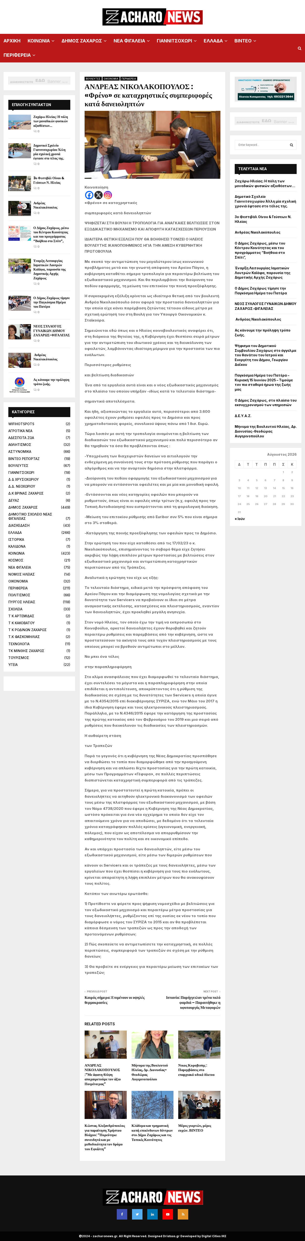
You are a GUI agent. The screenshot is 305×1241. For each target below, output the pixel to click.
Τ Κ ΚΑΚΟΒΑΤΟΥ (21, 623)
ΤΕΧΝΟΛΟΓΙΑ (19, 644)
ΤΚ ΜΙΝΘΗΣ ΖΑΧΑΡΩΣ (26, 651)
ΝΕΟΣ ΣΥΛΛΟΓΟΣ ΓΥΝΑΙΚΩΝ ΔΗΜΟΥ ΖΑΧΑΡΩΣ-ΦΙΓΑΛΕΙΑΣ (51, 330)
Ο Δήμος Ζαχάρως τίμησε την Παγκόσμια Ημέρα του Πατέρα (51, 302)
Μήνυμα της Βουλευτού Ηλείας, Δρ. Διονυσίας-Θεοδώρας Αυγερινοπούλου (150, 1072)
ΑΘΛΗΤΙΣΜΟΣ (19, 445)
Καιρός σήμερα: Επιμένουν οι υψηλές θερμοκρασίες (115, 1000)
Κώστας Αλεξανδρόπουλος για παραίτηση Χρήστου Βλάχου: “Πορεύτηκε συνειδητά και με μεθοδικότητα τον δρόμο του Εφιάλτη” (105, 1137)
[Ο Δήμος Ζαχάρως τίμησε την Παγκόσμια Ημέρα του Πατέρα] (19, 303)
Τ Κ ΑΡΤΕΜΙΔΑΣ (21, 616)
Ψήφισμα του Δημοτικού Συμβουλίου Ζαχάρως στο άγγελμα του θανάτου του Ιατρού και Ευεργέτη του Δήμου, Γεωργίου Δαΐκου (265, 355)
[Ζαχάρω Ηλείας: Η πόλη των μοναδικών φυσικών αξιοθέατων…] (19, 122)
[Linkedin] (152, 1214)
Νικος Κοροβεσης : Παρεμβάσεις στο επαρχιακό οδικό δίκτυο (196, 1070)
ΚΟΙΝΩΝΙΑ (39, 41)
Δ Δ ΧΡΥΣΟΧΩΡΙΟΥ (23, 479)
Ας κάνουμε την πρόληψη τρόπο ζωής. (51, 381)
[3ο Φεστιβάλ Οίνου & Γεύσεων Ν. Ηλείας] (19, 183)
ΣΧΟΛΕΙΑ (15, 609)
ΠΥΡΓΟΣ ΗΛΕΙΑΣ (21, 602)
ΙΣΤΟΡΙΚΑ (16, 539)
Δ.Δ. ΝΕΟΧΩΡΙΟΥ (21, 486)
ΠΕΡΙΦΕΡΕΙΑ (17, 55)
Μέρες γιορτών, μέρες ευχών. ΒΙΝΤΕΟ (194, 1128)
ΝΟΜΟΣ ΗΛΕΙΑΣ (21, 574)
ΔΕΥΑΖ (13, 500)
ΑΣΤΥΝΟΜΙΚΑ (19, 451)
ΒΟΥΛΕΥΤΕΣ (93, 78)
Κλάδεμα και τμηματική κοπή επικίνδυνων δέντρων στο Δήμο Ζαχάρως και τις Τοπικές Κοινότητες (152, 1132)
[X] (98, 195)
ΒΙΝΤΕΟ (243, 41)
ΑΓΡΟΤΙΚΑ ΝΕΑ (20, 431)
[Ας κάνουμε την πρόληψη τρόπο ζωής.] (19, 385)
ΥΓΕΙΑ (13, 665)
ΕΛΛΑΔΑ (213, 41)
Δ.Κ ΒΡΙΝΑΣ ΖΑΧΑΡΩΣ (26, 493)
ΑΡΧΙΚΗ (12, 41)
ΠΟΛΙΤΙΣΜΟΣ (19, 595)
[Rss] (183, 1214)
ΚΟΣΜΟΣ (15, 560)
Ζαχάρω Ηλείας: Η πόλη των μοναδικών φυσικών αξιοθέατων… (50, 121)
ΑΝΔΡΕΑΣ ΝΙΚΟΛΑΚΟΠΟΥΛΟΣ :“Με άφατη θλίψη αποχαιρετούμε (103, 1074)
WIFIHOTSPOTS (21, 424)
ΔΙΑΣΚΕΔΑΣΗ (19, 525)
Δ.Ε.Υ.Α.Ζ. (243, 416)
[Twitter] (137, 1214)
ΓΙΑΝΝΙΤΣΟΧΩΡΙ (174, 41)
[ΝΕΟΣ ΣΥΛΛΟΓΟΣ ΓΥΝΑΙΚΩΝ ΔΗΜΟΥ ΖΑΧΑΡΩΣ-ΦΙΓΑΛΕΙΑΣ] (19, 331)
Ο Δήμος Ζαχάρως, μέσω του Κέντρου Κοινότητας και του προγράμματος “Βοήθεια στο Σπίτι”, (51, 234)
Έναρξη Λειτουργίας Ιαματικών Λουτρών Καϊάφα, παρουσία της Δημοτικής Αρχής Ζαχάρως (49, 269)
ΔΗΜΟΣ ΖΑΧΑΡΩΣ (81, 41)
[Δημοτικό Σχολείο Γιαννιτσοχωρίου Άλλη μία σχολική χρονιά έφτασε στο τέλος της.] (19, 150)
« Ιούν (240, 519)
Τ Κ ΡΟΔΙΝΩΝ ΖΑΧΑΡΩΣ (27, 630)
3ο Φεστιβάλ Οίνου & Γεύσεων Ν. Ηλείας (48, 180)
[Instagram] (108, 195)
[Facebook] (89, 195)
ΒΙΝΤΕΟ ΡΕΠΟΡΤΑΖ (24, 459)
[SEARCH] (291, 145)
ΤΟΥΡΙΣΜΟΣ (18, 658)
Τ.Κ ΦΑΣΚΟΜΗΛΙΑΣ (24, 637)
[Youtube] (168, 1214)
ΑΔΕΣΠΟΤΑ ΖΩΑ (21, 438)
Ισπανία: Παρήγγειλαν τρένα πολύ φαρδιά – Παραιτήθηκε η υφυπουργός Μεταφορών (193, 1003)
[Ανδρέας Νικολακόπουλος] (19, 208)
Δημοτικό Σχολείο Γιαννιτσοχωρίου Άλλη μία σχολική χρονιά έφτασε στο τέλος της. (49, 152)
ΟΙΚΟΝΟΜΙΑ (111, 78)
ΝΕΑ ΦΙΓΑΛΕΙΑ (129, 41)
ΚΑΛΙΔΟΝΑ (16, 546)
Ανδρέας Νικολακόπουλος (45, 205)
